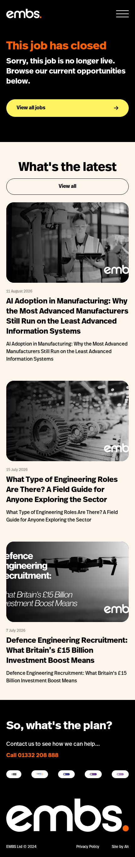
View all (67, 186)
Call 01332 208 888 (32, 756)
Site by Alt (120, 847)
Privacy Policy (87, 847)
